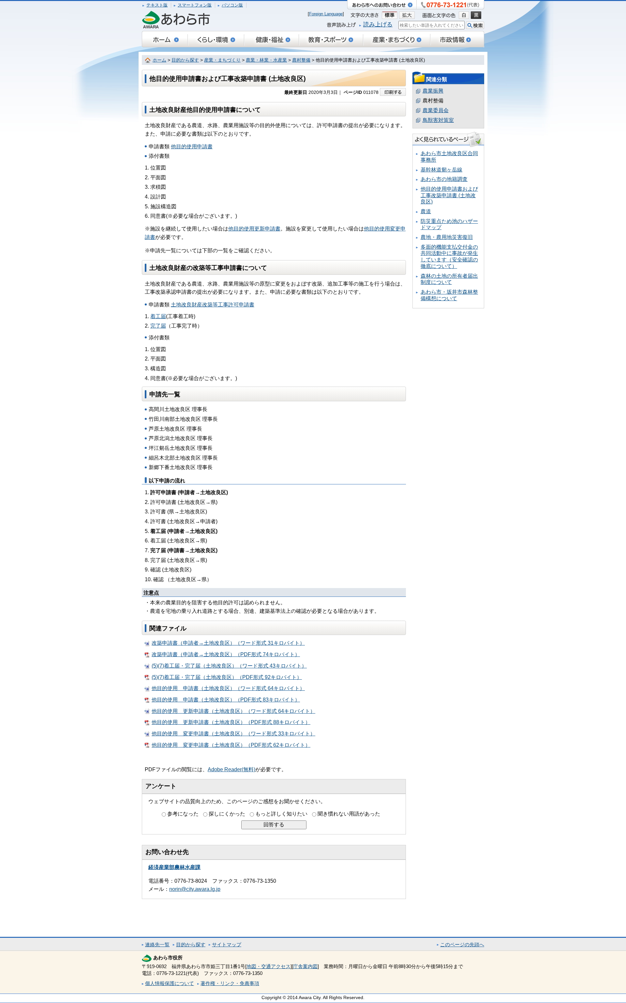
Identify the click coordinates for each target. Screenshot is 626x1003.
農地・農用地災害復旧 (447, 237)
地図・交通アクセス (268, 966)
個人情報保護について (169, 983)
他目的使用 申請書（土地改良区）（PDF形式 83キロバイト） (226, 699)
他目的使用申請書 (192, 146)
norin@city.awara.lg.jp (194, 889)
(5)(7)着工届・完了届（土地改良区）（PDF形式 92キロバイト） (227, 677)
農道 (426, 211)
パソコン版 (232, 5)
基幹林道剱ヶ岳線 (441, 169)
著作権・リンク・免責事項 (230, 983)
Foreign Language (326, 13)
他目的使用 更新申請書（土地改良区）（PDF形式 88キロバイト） (231, 722)
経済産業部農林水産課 (174, 867)
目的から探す (185, 60)
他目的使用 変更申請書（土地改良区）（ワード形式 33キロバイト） (233, 733)
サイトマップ (226, 944)
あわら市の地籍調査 (444, 179)
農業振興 (433, 91)
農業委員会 (436, 110)
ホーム (159, 60)
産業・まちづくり (222, 60)
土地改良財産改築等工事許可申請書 (212, 304)
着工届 (158, 316)
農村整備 (301, 60)
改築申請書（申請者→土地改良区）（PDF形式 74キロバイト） (226, 654)
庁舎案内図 (305, 966)
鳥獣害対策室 (438, 120)
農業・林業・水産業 (266, 60)
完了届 (158, 326)
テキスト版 (157, 5)
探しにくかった (227, 814)
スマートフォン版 (195, 5)
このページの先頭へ (462, 944)
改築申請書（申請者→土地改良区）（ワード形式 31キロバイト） (228, 643)
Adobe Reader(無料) (231, 769)
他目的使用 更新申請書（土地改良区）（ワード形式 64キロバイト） (233, 711)
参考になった (183, 814)
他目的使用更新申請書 (254, 228)
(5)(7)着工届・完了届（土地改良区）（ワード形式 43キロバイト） (229, 666)
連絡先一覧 (157, 944)
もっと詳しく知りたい (281, 814)
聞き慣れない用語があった (349, 814)
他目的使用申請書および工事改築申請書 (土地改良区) (449, 195)
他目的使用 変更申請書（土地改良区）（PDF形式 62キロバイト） (231, 745)
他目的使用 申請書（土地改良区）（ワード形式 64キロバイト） (228, 688)
